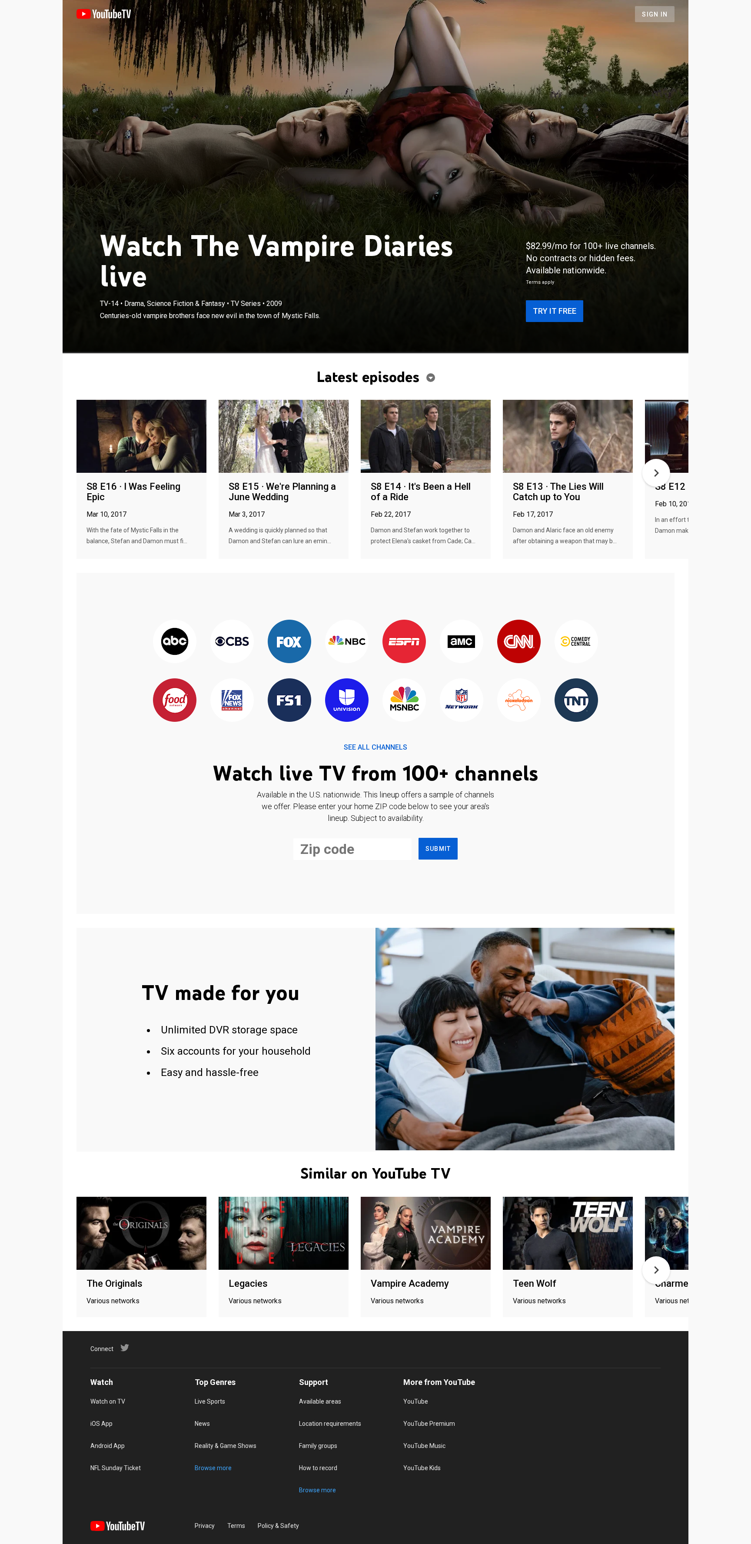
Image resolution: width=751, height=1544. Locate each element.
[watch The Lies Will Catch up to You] (568, 437)
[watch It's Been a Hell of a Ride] (426, 437)
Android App (107, 1445)
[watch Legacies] (284, 1234)
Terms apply (540, 282)
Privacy (205, 1525)
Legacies (248, 1283)
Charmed (674, 1283)
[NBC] (347, 642)
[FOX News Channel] (232, 700)
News (202, 1423)
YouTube (415, 1401)
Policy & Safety (278, 1525)
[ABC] (174, 642)
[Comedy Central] (576, 642)
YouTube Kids (422, 1467)
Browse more (213, 1467)
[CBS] (232, 642)
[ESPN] (404, 642)
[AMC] (461, 642)
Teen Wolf (534, 1283)
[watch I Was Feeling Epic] (141, 437)
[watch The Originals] (141, 1234)
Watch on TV (107, 1401)
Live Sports (210, 1401)
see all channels (375, 747)
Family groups (318, 1445)
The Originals (114, 1283)
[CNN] (519, 642)
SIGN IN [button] (655, 14)
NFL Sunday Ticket (115, 1467)
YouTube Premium (429, 1423)
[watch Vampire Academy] (426, 1234)
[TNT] (576, 700)
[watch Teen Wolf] (568, 1234)
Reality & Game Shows (225, 1445)
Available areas (320, 1401)
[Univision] (347, 700)
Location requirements (330, 1423)
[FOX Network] (289, 642)
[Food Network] (174, 700)
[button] (656, 473)
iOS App (101, 1423)
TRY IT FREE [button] (554, 310)
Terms (236, 1525)
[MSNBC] (404, 700)
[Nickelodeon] (519, 700)
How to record (318, 1467)
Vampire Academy (410, 1283)
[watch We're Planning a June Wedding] (284, 437)
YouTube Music (424, 1445)
